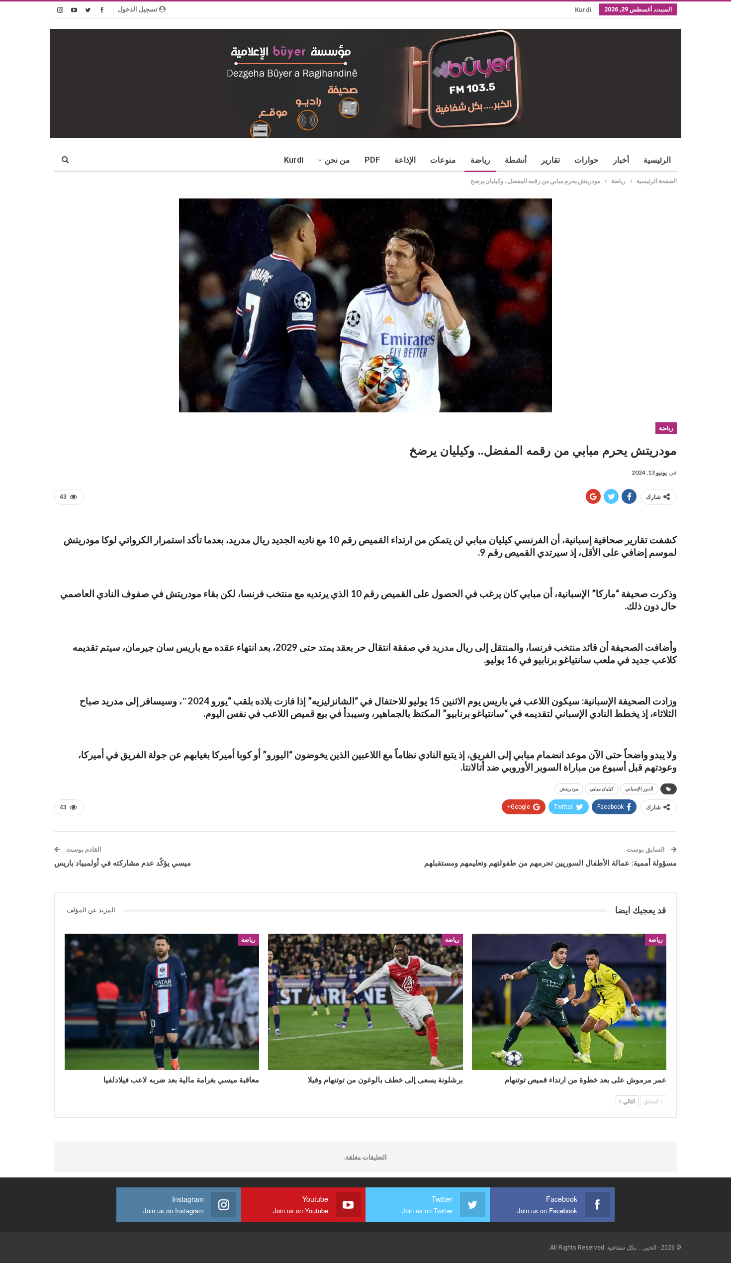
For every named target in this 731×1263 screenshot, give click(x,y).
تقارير (550, 160)
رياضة (480, 160)
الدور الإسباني (639, 788)
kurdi (583, 9)
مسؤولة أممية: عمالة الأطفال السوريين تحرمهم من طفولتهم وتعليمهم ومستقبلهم (550, 863)
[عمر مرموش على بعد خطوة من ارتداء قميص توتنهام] (569, 1002)
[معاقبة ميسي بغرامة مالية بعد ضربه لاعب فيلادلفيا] (162, 1002)
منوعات (443, 160)
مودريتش (568, 788)
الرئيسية (657, 160)
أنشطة (516, 160)
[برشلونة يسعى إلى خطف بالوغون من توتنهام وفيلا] (365, 1002)
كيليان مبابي (602, 788)
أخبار (621, 160)
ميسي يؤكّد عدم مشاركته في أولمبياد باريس (122, 863)
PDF (372, 160)
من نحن (337, 160)
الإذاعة (405, 160)
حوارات (586, 160)
